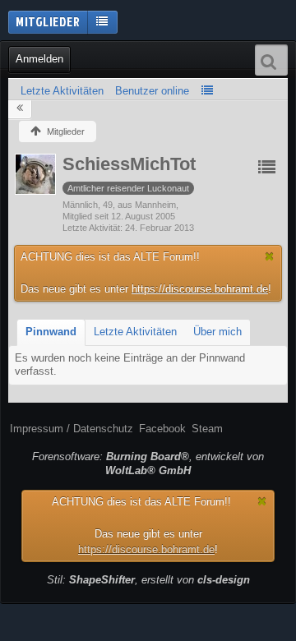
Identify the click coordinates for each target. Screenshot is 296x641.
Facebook (162, 428)
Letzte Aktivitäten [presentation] (135, 331)
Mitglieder (48, 21)
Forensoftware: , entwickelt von (148, 463)
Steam (207, 428)
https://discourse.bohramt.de (200, 289)
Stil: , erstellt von (148, 580)
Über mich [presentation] (217, 331)
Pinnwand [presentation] (50, 331)
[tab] (51, 332)
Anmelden (39, 59)
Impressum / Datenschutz (71, 428)
